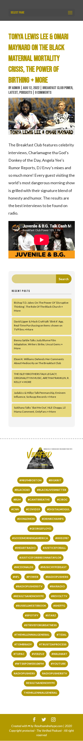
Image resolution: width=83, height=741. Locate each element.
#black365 (22, 489)
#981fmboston (30, 480)
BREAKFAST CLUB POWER (57, 88)
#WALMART (59, 654)
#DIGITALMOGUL (58, 509)
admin (16, 88)
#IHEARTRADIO (25, 547)
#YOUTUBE (58, 663)
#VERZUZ (38, 654)
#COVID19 (33, 509)
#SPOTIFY (31, 615)
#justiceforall (54, 547)
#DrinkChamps (53, 518)
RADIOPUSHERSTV (54, 673)
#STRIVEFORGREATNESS (40, 625)
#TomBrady (23, 644)
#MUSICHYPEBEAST (54, 567)
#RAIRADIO (57, 586)
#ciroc (62, 499)
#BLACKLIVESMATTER (51, 489)
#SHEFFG (59, 605)
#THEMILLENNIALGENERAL (31, 634)
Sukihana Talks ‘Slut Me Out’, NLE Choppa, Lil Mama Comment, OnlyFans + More (40, 409)
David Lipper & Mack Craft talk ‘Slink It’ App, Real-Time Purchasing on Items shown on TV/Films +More (39, 325)
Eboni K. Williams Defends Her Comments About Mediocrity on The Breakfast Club (39, 361)
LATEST (13, 92)
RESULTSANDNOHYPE (40, 683)
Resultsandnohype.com (48, 726)
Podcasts (25, 92)
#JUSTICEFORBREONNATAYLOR (40, 557)
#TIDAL (61, 634)
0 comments (43, 92)
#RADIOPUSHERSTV (29, 586)
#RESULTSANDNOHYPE (29, 596)
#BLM (17, 499)
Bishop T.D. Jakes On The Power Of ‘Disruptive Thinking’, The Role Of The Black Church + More (41, 306)
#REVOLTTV (59, 596)
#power (32, 576)
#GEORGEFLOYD (40, 528)
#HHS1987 (62, 538)
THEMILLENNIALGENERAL (40, 692)
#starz (51, 615)
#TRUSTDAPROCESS (52, 644)
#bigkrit (55, 480)
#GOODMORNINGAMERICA (30, 538)
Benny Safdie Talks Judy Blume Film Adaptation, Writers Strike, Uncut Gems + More (38, 344)
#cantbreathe (39, 499)
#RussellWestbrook (31, 605)
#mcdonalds (23, 567)
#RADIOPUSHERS (57, 576)
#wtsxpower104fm (29, 663)
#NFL (16, 576)
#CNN (15, 509)
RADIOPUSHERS (24, 673)
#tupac (19, 654)
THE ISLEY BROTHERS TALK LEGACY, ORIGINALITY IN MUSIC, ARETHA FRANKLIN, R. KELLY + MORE (41, 378)
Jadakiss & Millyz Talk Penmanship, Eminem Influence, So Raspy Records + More (40, 394)
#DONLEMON (26, 518)
